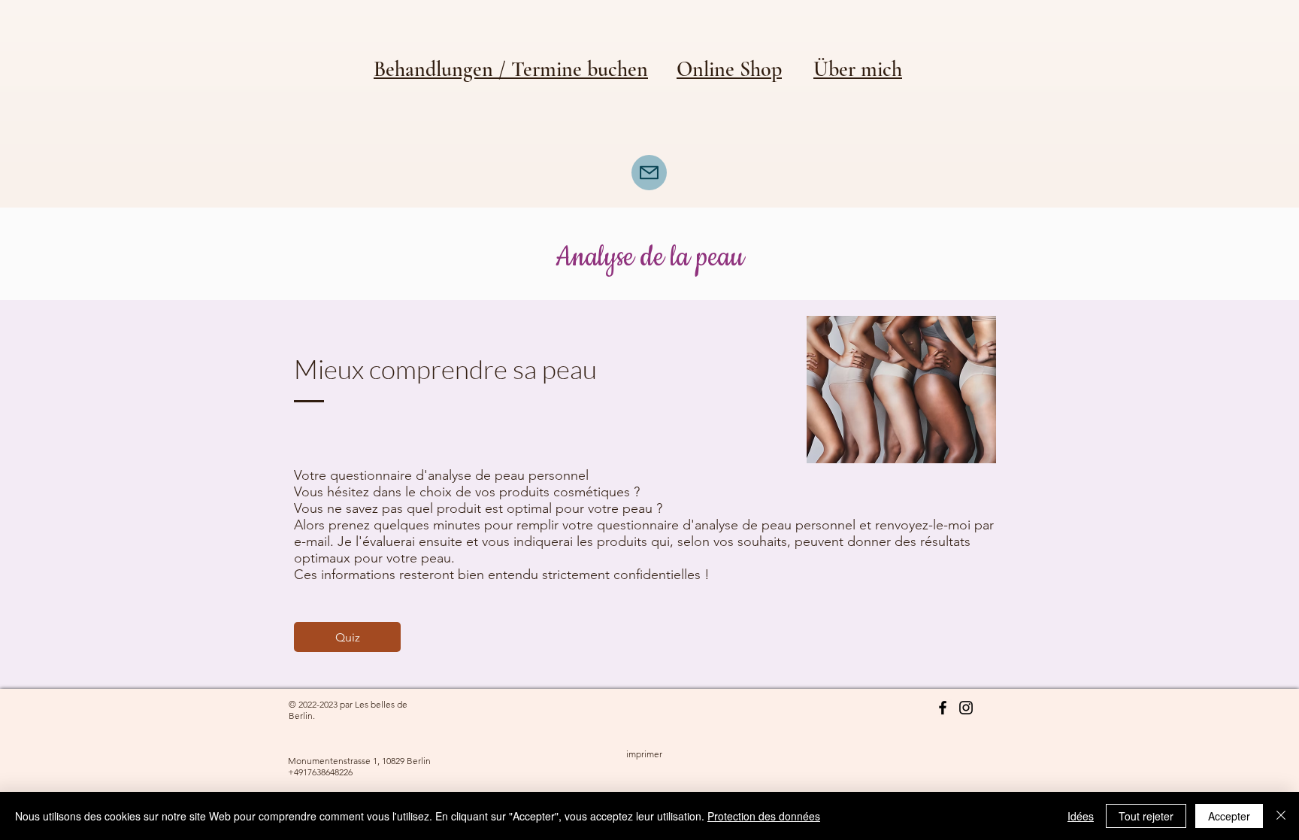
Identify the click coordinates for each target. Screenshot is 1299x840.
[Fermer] (1281, 816)
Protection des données (763, 815)
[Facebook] (943, 708)
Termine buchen (579, 69)
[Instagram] (966, 708)
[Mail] (649, 172)
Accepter (1229, 815)
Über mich (857, 69)
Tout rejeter (1146, 815)
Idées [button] (1080, 815)
